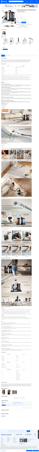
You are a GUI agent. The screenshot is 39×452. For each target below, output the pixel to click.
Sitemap (2, 443)
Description (3, 55)
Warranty (2, 441)
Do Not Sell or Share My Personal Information (15, 442)
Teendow (24, 12)
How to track (2, 439)
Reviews (19, 12)
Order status (2, 442)
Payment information (9, 439)
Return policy (14, 439)
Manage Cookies (3, 450)
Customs (14, 441)
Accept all (29, 450)
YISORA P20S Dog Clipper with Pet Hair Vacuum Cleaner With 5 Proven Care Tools (12, 42)
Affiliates (8, 441)
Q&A (8, 55)
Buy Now (23, 22)
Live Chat (30, 441)
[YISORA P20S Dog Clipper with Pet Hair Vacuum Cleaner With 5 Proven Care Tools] (12, 40)
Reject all (36, 450)
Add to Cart (19, 22)
